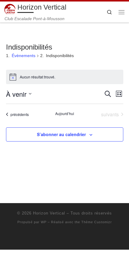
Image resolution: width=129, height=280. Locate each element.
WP (43, 222)
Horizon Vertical (49, 213)
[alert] (64, 77)
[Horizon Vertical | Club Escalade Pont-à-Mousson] (9, 9)
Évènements (23, 55)
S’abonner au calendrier (61, 134)
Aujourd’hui (64, 113)
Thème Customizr (96, 222)
